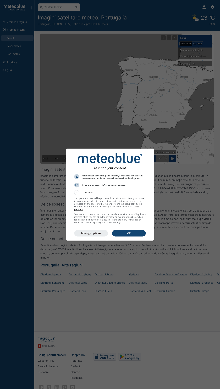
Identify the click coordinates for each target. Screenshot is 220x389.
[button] (110, 192)
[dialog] (110, 195)
